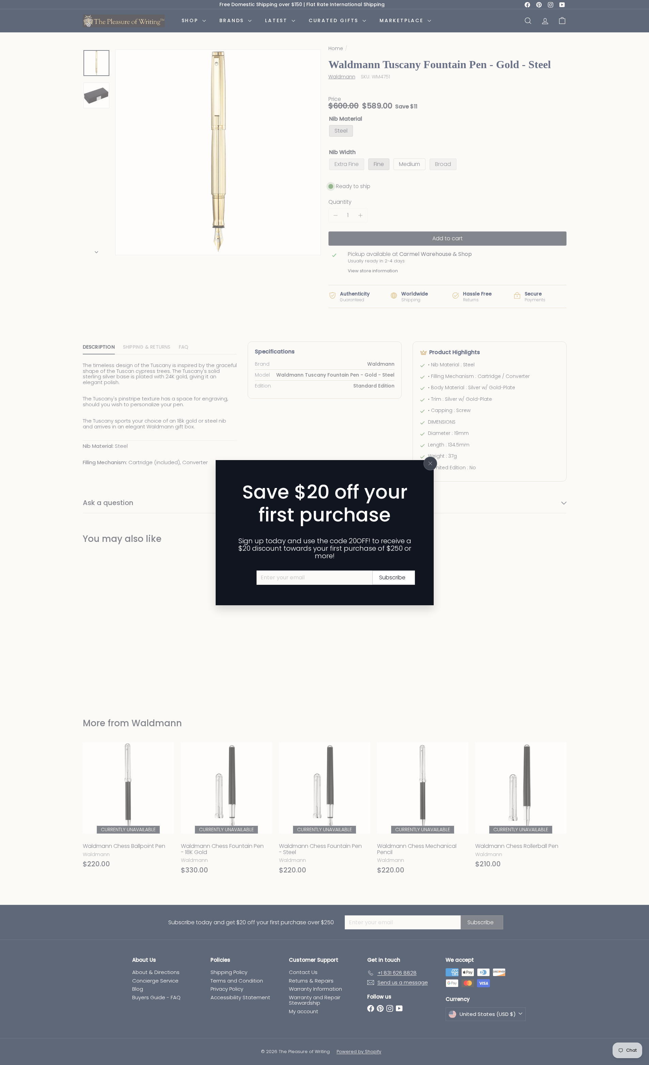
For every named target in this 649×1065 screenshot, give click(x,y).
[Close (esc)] (430, 463)
